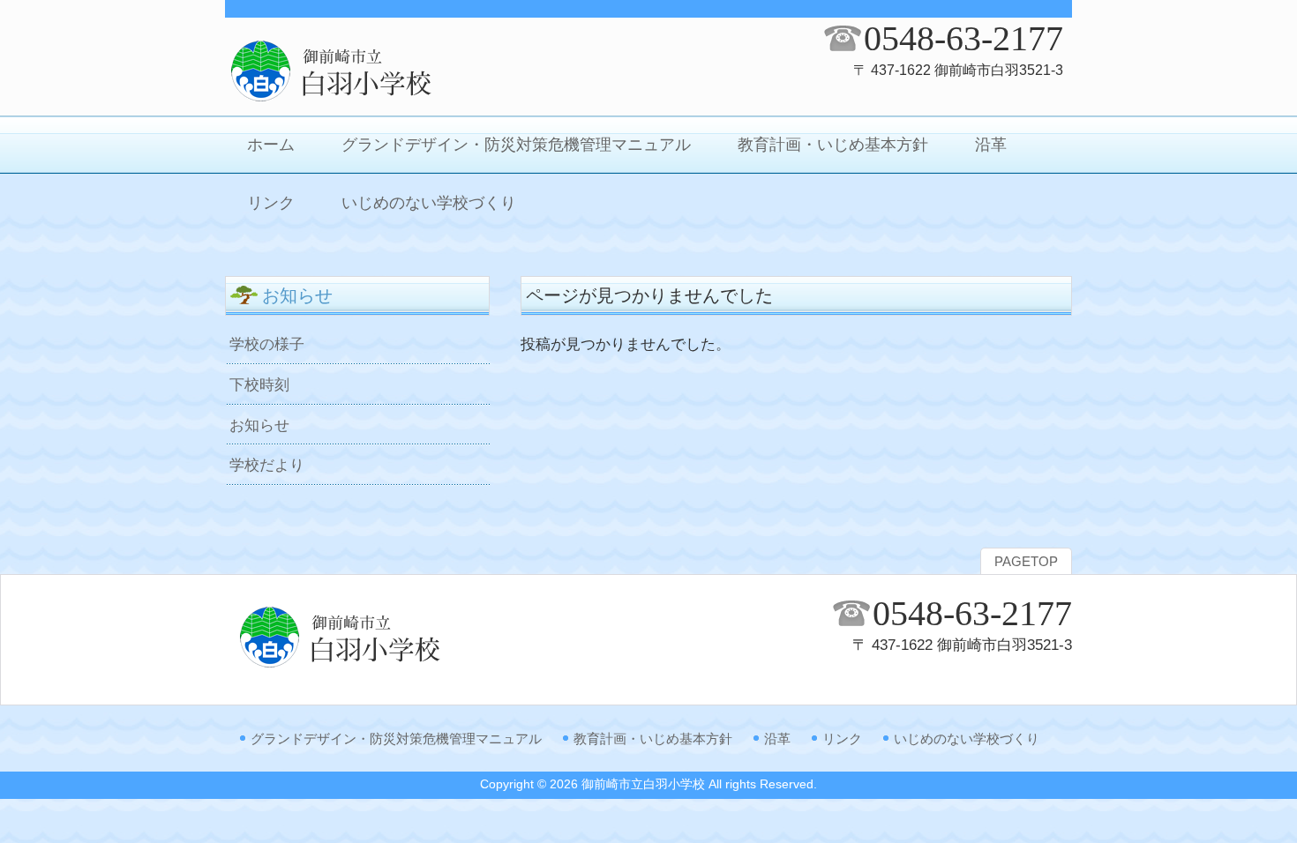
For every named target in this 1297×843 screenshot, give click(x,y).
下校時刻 (259, 384)
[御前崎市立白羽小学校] (366, 98)
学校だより (266, 465)
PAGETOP (1026, 562)
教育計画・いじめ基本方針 (653, 738)
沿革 (777, 738)
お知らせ (259, 425)
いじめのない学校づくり (966, 738)
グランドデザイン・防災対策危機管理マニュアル (396, 738)
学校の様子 (266, 344)
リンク (842, 738)
